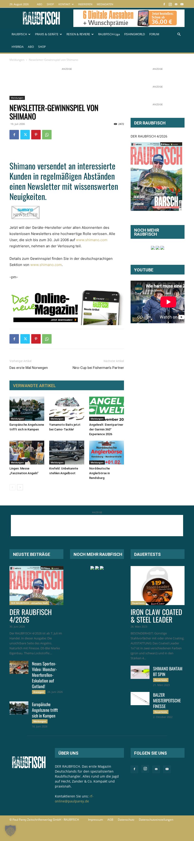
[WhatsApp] (47, 134)
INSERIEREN (85, 4)
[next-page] (20, 487)
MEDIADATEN (105, 4)
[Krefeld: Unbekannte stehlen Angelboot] (66, 453)
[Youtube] (182, 4)
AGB (110, 820)
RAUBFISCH (19, 34)
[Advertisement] (95, 82)
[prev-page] (12, 487)
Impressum (95, 820)
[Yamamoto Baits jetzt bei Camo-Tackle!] (66, 408)
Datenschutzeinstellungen (156, 820)
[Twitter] (25, 134)
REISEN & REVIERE (78, 34)
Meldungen (16, 60)
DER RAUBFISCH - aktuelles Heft (29, 603)
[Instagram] (170, 4)
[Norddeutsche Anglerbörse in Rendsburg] (106, 453)
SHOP (50, 4)
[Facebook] (164, 4)
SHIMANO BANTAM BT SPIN (167, 671)
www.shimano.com (91, 240)
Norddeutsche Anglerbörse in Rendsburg (99, 473)
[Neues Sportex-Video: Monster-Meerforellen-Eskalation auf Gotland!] (18, 667)
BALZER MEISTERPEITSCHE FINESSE (167, 700)
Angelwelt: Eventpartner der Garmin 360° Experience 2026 (106, 429)
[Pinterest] (36, 134)
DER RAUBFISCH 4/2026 (149, 136)
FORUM (154, 34)
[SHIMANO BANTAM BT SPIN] (140, 672)
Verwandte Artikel (34, 385)
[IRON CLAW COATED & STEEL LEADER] (158, 585)
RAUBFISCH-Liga (109, 34)
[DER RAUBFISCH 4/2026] (156, 176)
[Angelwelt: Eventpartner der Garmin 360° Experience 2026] (106, 408)
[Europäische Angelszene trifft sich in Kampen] (26, 408)
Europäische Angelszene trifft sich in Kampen (45, 710)
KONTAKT (64, 4)
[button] (179, 34)
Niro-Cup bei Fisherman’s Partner (98, 368)
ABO (39, 4)
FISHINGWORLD (134, 34)
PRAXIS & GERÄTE (46, 34)
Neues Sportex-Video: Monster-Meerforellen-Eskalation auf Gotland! (44, 674)
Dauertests (138, 603)
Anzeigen (38, 692)
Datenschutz (126, 820)
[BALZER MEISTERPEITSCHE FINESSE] (140, 698)
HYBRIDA (18, 47)
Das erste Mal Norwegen (28, 368)
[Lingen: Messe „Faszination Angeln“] (26, 453)
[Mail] (176, 4)
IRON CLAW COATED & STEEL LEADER (156, 615)
